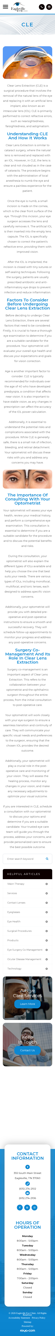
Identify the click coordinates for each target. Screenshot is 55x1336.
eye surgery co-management (25, 949)
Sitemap (27, 1322)
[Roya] (27, 1331)
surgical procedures (19, 931)
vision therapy (15, 883)
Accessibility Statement (19, 1318)
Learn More (27, 1004)
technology (14, 968)
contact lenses (16, 902)
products (12, 940)
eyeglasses (13, 912)
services (12, 893)
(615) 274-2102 (27, 1188)
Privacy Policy (38, 1318)
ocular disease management (24, 959)
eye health (13, 921)
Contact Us (27, 1050)
